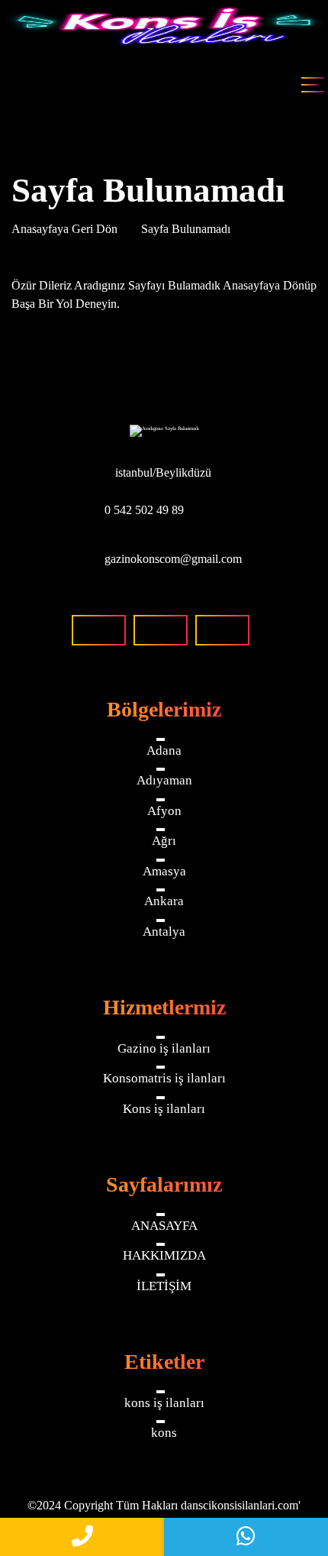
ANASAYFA (164, 1225)
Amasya (164, 871)
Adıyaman (164, 780)
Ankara (164, 901)
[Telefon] (82, 1537)
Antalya (164, 931)
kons (164, 1432)
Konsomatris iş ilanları (164, 1078)
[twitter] (222, 630)
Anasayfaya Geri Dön (66, 228)
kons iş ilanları (164, 1403)
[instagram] (160, 630)
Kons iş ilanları (164, 1108)
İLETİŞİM (164, 1286)
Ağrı (164, 840)
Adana (164, 750)
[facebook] (99, 630)
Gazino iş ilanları (164, 1048)
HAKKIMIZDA (164, 1255)
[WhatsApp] (246, 1537)
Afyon (164, 811)
